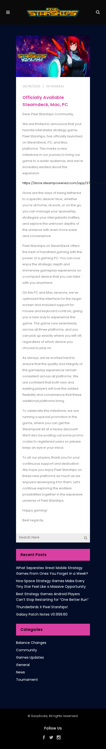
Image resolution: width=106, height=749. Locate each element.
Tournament (27, 679)
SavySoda (39, 716)
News (20, 672)
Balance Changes (31, 642)
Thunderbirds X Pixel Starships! (42, 607)
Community (26, 650)
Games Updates (30, 657)
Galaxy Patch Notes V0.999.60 (42, 614)
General (57, 86)
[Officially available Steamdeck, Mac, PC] (53, 56)
